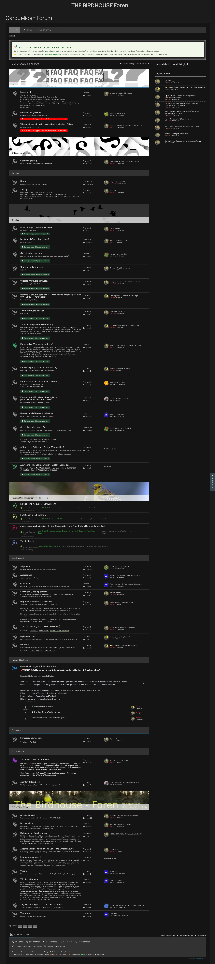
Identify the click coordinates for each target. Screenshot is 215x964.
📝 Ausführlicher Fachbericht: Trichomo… (124, 646)
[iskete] (106, 385)
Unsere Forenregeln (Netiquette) (121, 93)
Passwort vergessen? (30, 112)
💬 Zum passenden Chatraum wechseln (35, 234)
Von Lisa (112, 298)
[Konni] (106, 95)
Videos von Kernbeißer (117, 382)
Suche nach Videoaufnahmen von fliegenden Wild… (127, 905)
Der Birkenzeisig (115, 228)
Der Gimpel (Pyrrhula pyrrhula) (34, 239)
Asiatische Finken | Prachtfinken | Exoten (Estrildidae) (45, 464)
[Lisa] (106, 298)
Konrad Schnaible (116, 880)
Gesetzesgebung (28, 160)
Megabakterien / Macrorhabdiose (36, 601)
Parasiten (24, 644)
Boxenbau (113, 872)
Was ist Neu (27, 30)
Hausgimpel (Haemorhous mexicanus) (34, 442)
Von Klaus (113, 256)
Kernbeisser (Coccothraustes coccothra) (39, 381)
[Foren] (11, 36)
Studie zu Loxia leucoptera (119, 398)
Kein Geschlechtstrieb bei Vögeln (121, 567)
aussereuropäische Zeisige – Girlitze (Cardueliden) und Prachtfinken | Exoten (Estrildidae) (62, 526)
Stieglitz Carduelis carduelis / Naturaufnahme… (126, 282)
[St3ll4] (106, 908)
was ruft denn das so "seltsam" (120, 824)
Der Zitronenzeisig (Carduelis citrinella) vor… (125, 326)
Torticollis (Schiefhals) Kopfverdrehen (122, 627)
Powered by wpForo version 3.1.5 (197, 958)
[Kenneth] (106, 116)
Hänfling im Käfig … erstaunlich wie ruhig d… (124, 296)
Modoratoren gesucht (30, 857)
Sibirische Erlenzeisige (117, 312)
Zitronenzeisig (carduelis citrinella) (36, 324)
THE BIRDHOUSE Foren (99, 5)
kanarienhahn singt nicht (118, 254)
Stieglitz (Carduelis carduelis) (34, 280)
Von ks (112, 400)
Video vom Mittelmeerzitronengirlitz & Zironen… (126, 345)
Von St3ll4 (113, 907)
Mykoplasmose (27, 636)
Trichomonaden (49, 650)
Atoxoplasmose (115, 593)
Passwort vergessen (53, 54)
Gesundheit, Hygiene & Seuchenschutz (39, 666)
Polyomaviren (44, 630)
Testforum (25, 913)
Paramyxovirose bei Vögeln (59, 630)
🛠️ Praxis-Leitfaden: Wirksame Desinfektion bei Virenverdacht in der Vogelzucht (182, 104)
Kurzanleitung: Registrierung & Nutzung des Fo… (126, 125)
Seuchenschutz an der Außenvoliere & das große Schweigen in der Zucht (182, 112)
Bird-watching (26, 823)
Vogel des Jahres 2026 (117, 182)
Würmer (39, 650)
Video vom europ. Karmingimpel (120, 369)
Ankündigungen (27, 815)
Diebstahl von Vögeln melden (33, 833)
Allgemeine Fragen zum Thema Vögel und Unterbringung (47, 848)
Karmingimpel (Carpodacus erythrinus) (38, 367)
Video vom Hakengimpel (118, 414)
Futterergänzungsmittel (31, 738)
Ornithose (25, 583)
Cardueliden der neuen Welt (33, 427)
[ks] (106, 401)
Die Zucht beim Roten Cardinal (120, 428)
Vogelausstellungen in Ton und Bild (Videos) (41, 904)
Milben (32, 650)
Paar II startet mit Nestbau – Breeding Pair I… (125, 783)
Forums (15, 30)
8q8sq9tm (113, 914)
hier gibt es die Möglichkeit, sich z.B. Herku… (124, 161)
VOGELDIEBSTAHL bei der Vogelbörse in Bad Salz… (126, 834)
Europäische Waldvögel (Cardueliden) (38, 503)
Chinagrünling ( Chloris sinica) (120, 268)
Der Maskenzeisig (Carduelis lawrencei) (44, 439)
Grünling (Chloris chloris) (32, 267)
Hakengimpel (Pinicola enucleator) (36, 413)
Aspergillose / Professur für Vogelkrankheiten (125, 575)
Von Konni (113, 95)
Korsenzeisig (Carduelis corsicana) (36, 344)
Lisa (169, 89)
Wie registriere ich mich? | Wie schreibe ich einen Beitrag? (47, 124)
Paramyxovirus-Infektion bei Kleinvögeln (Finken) (182, 126)
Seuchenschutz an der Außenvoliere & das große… (49, 717)
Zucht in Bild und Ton (30, 782)
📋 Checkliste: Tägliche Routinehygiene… (46, 712)
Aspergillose (26, 575)
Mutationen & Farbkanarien (33, 515)
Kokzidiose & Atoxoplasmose (33, 591)
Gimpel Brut (114, 849)
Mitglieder (60, 30)
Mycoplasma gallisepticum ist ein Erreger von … (126, 637)
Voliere (23, 871)
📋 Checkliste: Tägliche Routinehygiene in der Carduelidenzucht (180, 97)
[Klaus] (106, 256)
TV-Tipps (24, 189)
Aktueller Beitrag (44, 30)
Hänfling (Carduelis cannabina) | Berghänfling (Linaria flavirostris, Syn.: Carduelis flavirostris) (50, 295)
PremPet (33, 742)
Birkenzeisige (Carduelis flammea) (36, 227)
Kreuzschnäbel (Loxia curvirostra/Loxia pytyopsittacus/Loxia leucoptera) (38, 398)
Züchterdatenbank (29, 879)
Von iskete (113, 384)
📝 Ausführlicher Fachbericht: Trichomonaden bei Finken (185, 87)
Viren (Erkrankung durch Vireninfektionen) (40, 626)
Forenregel (25, 92)
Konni (169, 82)
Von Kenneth (114, 115)
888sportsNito (37, 946)
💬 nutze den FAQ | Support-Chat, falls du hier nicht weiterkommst (44, 119)
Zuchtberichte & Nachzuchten (34, 759)
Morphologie (47, 351)
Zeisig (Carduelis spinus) (32, 310)
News (23, 181)
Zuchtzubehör (27, 541)
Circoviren (34, 630)
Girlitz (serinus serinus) (31, 253)
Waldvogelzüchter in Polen (119, 240)
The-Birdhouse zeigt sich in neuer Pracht (124, 816)
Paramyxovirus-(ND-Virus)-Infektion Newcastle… (126, 584)
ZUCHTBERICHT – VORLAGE (119, 760)
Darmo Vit (113, 739)
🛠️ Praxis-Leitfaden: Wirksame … (43, 706)
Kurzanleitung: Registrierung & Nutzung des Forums (183, 141)
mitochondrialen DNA (27, 355)
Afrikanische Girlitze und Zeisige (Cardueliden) (42, 447)
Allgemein (25, 566)
